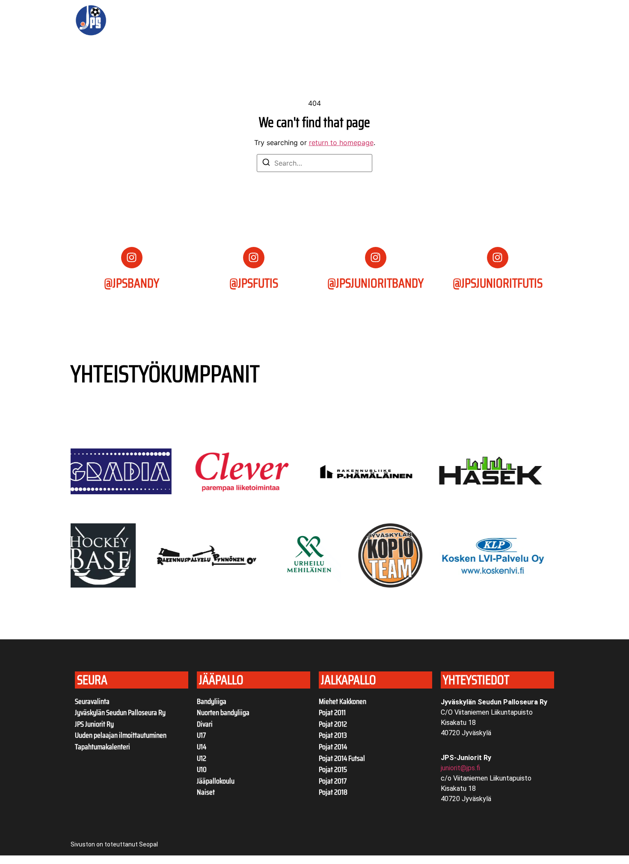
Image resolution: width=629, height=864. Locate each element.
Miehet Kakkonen (342, 701)
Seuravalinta (92, 701)
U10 (202, 769)
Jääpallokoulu (215, 781)
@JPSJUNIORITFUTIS (498, 283)
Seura (196, 21)
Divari (205, 724)
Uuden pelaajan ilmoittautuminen (120, 735)
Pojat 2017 (333, 781)
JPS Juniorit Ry (94, 724)
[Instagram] (131, 257)
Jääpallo (317, 21)
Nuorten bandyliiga (223, 713)
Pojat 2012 (333, 724)
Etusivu (165, 21)
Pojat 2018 (333, 792)
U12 (201, 758)
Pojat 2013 (333, 735)
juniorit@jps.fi (460, 768)
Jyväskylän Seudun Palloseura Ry (120, 713)
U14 (201, 747)
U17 (201, 735)
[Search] (266, 163)
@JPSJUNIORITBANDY (375, 283)
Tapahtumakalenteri (102, 747)
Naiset (206, 792)
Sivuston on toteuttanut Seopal (114, 844)
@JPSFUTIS (253, 283)
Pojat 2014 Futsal (342, 758)
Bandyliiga (211, 701)
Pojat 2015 (333, 769)
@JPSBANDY (131, 283)
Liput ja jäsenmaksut (261, 21)
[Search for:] (314, 163)
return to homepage (341, 142)
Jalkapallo (370, 21)
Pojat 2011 (332, 713)
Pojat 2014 (333, 747)
